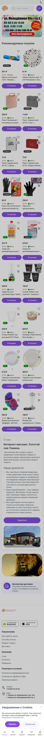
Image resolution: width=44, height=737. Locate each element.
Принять (12, 724)
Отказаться (30, 724)
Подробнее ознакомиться (13, 717)
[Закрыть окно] (40, 707)
